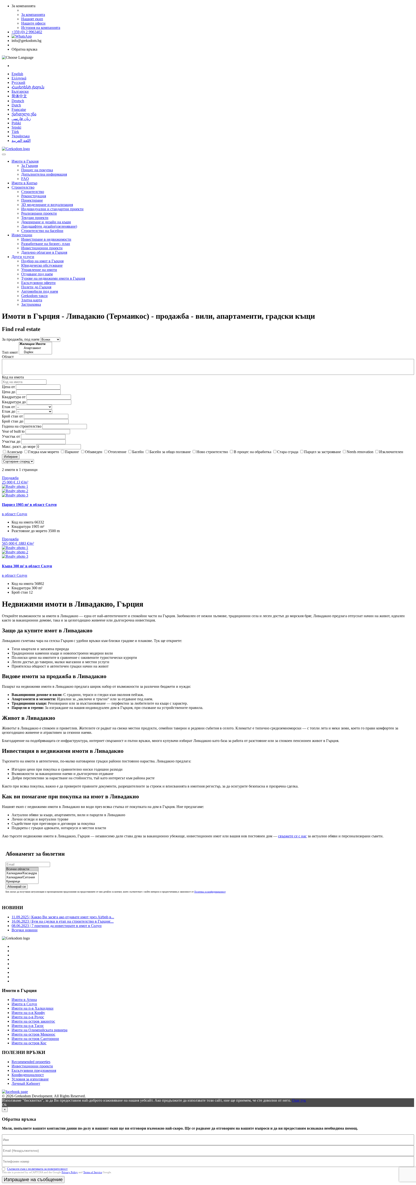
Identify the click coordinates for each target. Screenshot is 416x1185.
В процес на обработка (252, 452)
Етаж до (8, 411)
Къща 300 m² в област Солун (27, 566)
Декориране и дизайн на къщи (46, 222)
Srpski (16, 127)
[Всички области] (22, 869)
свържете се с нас (292, 836)
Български (20, 91)
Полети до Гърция (36, 287)
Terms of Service (92, 1172)
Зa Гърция (29, 166)
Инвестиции (22, 235)
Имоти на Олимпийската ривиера (39, 1030)
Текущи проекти (34, 218)
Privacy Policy (70, 1172)
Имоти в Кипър (24, 183)
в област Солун (14, 514)
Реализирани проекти (39, 213)
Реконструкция (33, 196)
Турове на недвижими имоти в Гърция (53, 278)
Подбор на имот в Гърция (42, 261)
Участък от (11, 436)
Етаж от (8, 407)
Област (8, 357)
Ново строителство (212, 452)
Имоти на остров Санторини (35, 1039)
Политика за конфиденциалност (210, 891)
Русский (18, 82)
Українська (21, 136)
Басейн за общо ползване (170, 452)
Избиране (11, 456)
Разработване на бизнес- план (45, 244)
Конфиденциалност (28, 1075)
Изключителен (391, 452)
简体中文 (19, 96)
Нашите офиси (33, 23)
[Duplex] (35, 352)
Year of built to (13, 431)
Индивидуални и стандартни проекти (52, 209)
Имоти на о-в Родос (28, 1017)
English (17, 74)
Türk (15, 132)
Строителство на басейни (42, 231)
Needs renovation (360, 452)
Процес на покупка (37, 170)
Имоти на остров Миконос (33, 1034)
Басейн (138, 452)
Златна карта (31, 300)
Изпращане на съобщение (33, 1179)
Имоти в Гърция (25, 161)
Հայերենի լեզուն (28, 87)
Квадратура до (14, 402)
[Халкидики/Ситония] (22, 877)
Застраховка (31, 304)
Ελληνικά (19, 78)
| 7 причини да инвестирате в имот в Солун (57, 926)
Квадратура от (14, 397)
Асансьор (14, 452)
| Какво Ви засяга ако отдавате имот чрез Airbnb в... (63, 917)
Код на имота (13, 377)
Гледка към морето (43, 452)
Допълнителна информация (44, 174)
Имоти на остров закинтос (33, 1021)
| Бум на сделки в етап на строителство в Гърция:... (63, 921)
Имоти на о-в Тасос (28, 1026)
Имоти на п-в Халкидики (32, 1008)
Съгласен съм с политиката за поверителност (37, 1169)
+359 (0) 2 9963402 (27, 32)
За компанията (33, 15)
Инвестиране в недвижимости (46, 239)
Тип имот (10, 352)
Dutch (16, 105)
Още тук (299, 1100)
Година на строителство (21, 426)
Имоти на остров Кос (29, 1043)
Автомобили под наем (39, 291)
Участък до (11, 441)
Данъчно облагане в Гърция (44, 252)
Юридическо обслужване (42, 265)
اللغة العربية (21, 141)
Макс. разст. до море (18, 446)
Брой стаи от (12, 416)
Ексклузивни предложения (34, 1070)
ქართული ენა (24, 114)
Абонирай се (16, 886)
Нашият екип (32, 19)
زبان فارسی (21, 119)
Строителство (23, 187)
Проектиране (32, 200)
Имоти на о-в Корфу (28, 1013)
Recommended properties (31, 1062)
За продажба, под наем (20, 339)
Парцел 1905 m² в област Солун (29, 505)
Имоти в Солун (24, 1004)
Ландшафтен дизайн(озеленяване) (49, 226)
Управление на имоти (39, 270)
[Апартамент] (35, 348)
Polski (16, 123)
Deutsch (18, 101)
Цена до (8, 392)
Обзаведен (93, 452)
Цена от (9, 387)
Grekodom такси (34, 296)
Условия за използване (30, 1079)
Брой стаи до (12, 421)
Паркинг (72, 452)
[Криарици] (22, 882)
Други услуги (23, 257)
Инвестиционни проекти (42, 248)
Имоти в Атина (24, 1000)
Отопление (117, 452)
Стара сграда (287, 452)
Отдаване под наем (37, 274)
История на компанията (40, 28)
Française (19, 109)
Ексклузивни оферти (38, 283)
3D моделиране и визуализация (47, 205)
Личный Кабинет (26, 1083)
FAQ (25, 179)
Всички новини (25, 930)
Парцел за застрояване (322, 452)
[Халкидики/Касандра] (22, 873)
